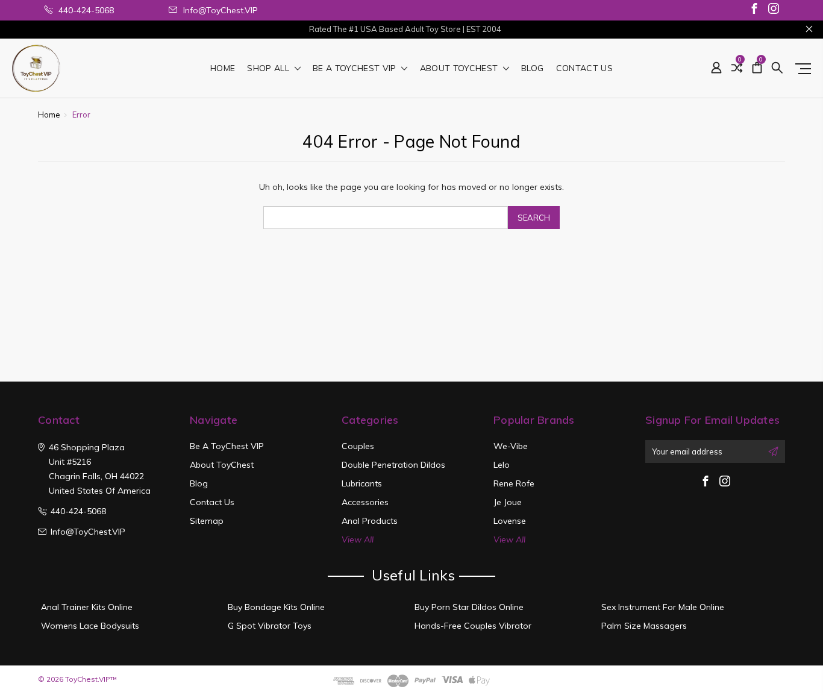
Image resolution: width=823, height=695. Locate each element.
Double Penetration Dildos (393, 464)
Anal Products (370, 520)
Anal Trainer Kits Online (87, 607)
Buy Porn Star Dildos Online (469, 607)
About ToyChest (460, 69)
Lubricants (362, 483)
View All (358, 539)
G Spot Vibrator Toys (269, 625)
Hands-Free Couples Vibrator (473, 625)
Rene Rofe (513, 483)
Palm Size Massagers (644, 625)
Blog (532, 69)
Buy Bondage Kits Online (276, 607)
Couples (358, 446)
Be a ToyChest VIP (356, 69)
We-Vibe (510, 446)
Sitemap (207, 520)
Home (222, 69)
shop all (269, 69)
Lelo (501, 464)
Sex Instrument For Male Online (662, 607)
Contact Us (584, 69)
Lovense (509, 520)
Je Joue (507, 502)
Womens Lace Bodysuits (90, 625)
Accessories (365, 502)
